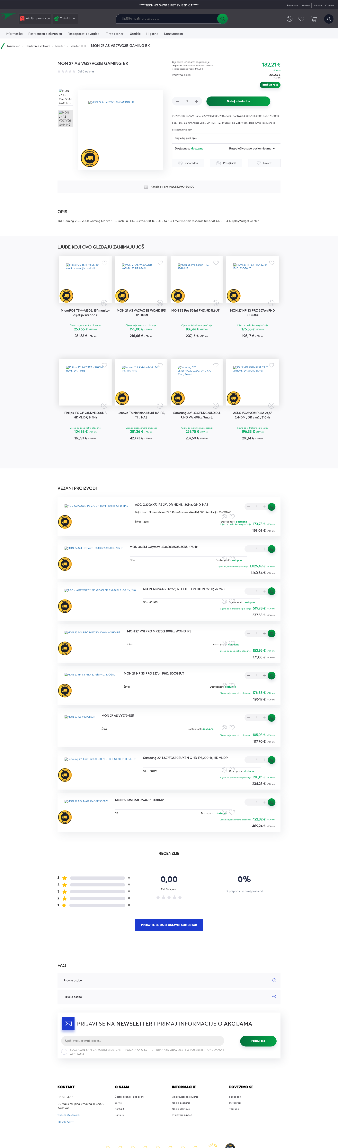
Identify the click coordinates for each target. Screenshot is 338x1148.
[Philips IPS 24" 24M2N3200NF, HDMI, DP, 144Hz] (85, 394)
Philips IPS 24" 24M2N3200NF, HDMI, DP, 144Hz (85, 431)
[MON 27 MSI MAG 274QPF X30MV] (90, 830)
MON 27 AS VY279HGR (125, 737)
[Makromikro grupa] (8, 18)
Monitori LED (84, 46)
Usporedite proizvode (285, 19)
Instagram (236, 1126)
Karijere (120, 1139)
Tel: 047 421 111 (67, 1143)
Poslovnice (287, 5)
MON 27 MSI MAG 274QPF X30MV (150, 822)
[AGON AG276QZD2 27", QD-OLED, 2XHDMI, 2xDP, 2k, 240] (105, 617)
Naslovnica (14, 46)
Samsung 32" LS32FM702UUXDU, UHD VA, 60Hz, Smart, (196, 434)
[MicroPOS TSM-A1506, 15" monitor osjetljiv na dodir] (85, 282)
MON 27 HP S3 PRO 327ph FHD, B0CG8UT (252, 319)
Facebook (235, 1119)
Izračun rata (270, 84)
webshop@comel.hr (70, 1136)
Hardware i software (41, 46)
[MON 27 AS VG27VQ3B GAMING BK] (123, 129)
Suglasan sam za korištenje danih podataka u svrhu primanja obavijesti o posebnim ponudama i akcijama (147, 1073)
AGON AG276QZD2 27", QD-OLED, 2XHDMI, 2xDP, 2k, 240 (199, 609)
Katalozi (302, 5)
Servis (118, 1126)
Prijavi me (258, 1062)
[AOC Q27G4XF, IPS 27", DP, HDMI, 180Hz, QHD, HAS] (101, 532)
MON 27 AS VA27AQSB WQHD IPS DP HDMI (141, 319)
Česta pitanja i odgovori (131, 1119)
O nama (329, 5)
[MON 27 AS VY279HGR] (82, 745)
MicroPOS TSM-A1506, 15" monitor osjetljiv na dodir (85, 319)
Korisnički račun (328, 19)
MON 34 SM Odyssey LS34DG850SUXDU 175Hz (177, 566)
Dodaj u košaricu (238, 101)
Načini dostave (182, 1132)
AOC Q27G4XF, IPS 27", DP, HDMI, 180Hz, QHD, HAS (186, 524)
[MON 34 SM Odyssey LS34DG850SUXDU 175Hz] (98, 575)
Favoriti (299, 19)
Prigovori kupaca (183, 1139)
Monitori (65, 46)
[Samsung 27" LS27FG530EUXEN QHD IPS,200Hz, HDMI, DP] (106, 788)
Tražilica (222, 18)
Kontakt (120, 1132)
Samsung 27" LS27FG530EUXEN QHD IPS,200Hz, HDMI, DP (202, 779)
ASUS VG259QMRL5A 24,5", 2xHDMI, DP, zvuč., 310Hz (252, 431)
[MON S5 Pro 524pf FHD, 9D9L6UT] (197, 282)
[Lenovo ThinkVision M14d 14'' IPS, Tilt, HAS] (141, 394)
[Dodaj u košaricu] (97, 354)
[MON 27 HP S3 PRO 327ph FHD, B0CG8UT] (253, 282)
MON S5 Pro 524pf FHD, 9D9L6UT (197, 319)
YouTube (234, 1132)
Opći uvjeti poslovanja (186, 1119)
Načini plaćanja (182, 1126)
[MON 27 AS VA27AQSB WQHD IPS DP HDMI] (141, 282)
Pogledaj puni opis (187, 138)
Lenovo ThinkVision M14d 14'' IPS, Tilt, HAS (141, 431)
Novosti (315, 5)
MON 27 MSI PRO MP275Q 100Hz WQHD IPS (172, 652)
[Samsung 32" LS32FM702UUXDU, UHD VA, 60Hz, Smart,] (197, 394)
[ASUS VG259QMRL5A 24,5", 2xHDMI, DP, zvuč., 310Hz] (253, 394)
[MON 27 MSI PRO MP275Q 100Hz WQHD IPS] (97, 660)
